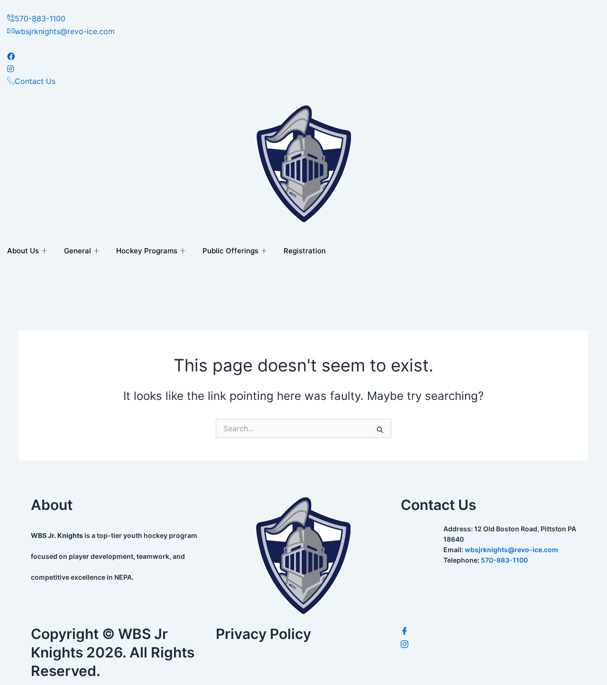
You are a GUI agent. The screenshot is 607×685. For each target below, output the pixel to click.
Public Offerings (230, 250)
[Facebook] (488, 631)
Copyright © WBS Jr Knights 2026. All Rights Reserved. (112, 652)
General (77, 250)
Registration (305, 250)
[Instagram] (488, 644)
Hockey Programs (146, 250)
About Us (23, 250)
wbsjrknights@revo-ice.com (511, 550)
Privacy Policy (263, 633)
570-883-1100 (504, 560)
